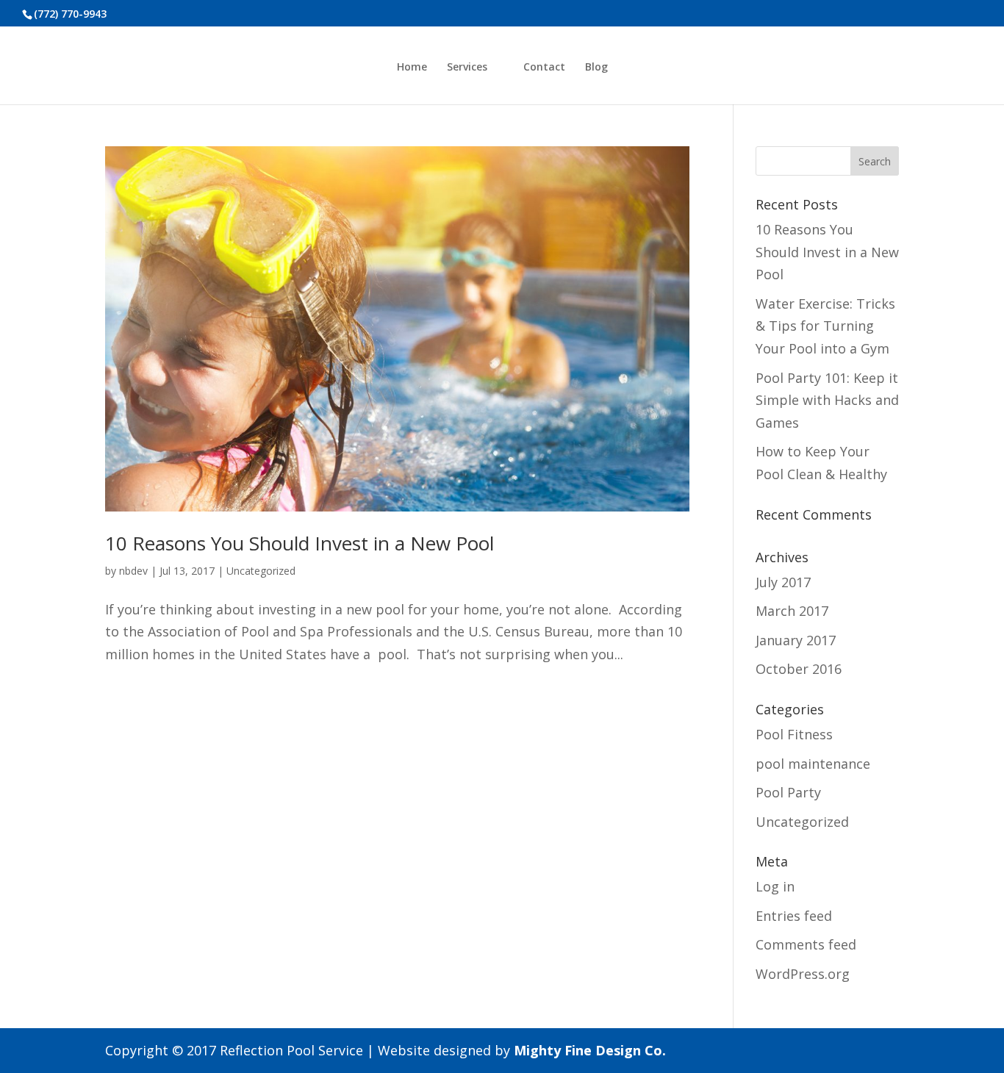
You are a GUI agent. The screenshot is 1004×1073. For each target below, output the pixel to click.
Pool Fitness (794, 734)
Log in (775, 886)
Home (412, 67)
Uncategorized (260, 571)
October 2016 (799, 669)
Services (467, 67)
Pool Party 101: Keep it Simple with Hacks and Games (827, 400)
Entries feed (794, 916)
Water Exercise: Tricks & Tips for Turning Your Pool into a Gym (825, 326)
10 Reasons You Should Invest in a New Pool (299, 543)
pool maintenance (813, 763)
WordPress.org (803, 974)
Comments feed (806, 944)
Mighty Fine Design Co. (590, 1050)
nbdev (133, 571)
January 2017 (796, 640)
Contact (544, 67)
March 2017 (792, 611)
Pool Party (788, 792)
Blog (596, 67)
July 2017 (783, 582)
